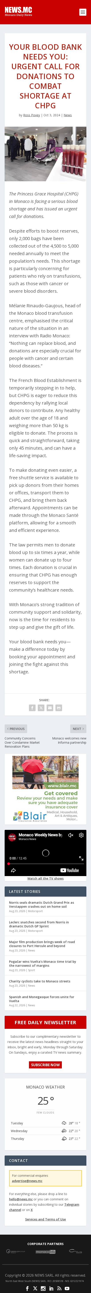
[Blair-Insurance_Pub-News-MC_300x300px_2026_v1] (45, 821)
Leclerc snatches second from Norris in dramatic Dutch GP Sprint (39, 924)
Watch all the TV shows (45, 878)
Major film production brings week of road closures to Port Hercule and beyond (42, 944)
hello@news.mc (21, 1199)
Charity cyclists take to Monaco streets (39, 981)
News (68, 115)
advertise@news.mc (27, 1181)
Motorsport (35, 911)
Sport (31, 970)
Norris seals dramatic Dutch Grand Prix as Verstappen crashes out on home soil (41, 904)
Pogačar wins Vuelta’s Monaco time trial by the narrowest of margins (42, 963)
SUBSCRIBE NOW (45, 1064)
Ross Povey (31, 115)
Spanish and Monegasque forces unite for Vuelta (41, 999)
